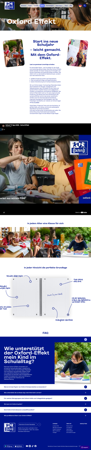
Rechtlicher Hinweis (52, 446)
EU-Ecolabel (35, 102)
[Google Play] (8, 446)
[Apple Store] (18, 446)
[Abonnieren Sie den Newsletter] (39, 424)
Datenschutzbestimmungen (71, 446)
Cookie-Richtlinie (61, 446)
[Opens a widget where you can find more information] (85, 447)
